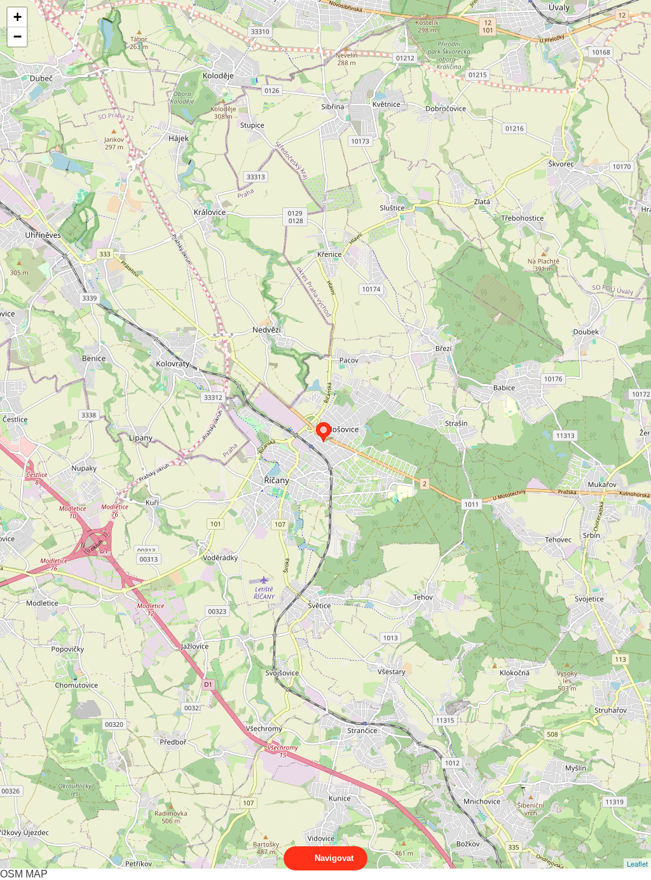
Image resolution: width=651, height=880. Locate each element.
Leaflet (637, 863)
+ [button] (17, 17)
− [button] (17, 37)
